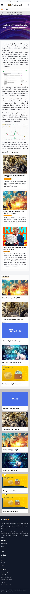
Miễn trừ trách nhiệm (6, 579)
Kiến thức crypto (5, 572)
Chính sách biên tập (6, 577)
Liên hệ (3, 582)
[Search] (28, 5)
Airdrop (3, 565)
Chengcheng (23, 29)
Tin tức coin (4, 543)
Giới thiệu (3, 574)
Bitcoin (2, 546)
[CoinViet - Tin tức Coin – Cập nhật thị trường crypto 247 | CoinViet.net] (15, 5)
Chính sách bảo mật (6, 584)
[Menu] (2, 5)
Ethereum (3, 548)
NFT (2, 560)
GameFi (3, 563)
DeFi (2, 557)
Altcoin (2, 551)
